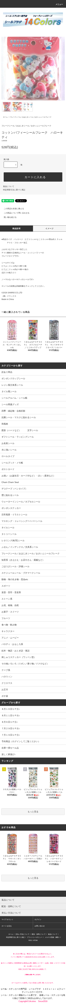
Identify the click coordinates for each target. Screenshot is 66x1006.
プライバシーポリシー (34, 937)
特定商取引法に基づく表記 (14, 190)
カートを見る (7, 926)
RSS (30, 940)
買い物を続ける (10, 217)
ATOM (35, 940)
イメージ (49, 228)
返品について (8, 186)
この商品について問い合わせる (16, 213)
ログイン (38, 919)
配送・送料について (39, 934)
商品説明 (16, 228)
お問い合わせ (40, 926)
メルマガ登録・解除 (52, 937)
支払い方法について (22, 934)
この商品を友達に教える (14, 209)
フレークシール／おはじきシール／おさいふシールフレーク (30, 117)
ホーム (5, 117)
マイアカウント (7, 919)
